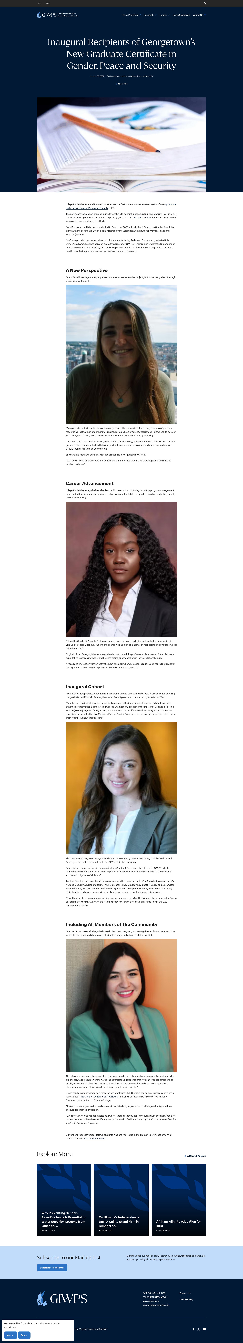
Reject (24, 1335)
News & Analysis (181, 15)
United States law (142, 217)
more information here (95, 1138)
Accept (10, 1335)
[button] (203, 3)
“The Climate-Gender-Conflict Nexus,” (99, 1096)
